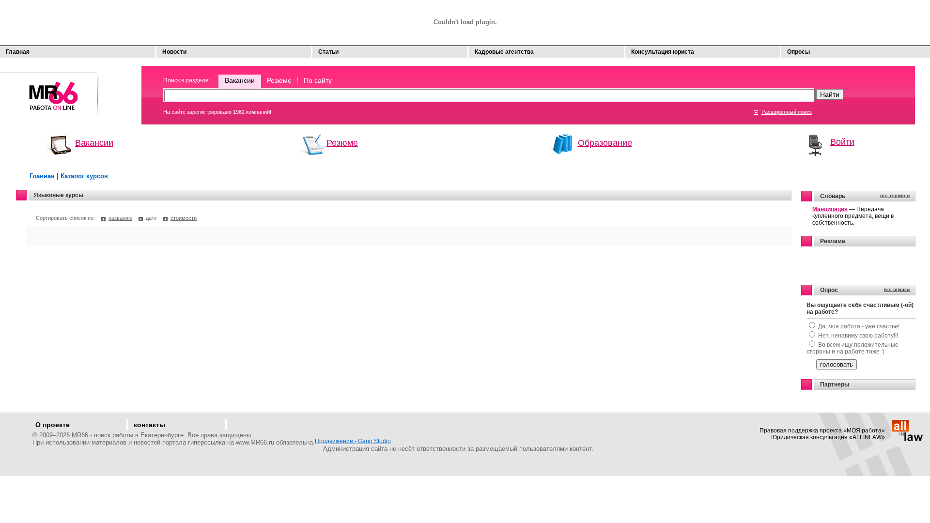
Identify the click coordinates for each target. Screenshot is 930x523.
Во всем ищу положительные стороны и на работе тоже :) (852, 348)
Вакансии (240, 80)
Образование (605, 143)
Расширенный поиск (786, 112)
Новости (174, 51)
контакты (149, 425)
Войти (842, 142)
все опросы (897, 289)
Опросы (798, 51)
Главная (18, 51)
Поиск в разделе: (186, 80)
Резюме (279, 80)
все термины (895, 195)
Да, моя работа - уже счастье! (858, 326)
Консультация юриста (662, 51)
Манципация (830, 209)
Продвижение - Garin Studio (353, 441)
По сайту (318, 80)
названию (120, 218)
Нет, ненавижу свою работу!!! (858, 335)
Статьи (328, 51)
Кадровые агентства (504, 51)
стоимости (183, 218)
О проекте (52, 425)
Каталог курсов (84, 176)
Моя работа (49, 90)
